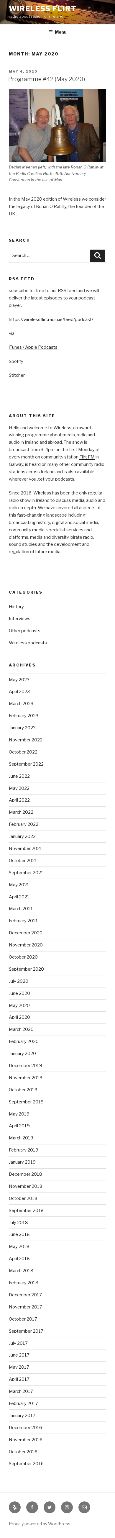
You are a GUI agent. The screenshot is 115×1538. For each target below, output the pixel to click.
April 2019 (19, 1125)
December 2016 (25, 1427)
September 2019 (26, 1102)
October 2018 (23, 1198)
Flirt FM (87, 457)
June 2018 (19, 1234)
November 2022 (25, 740)
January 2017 (22, 1415)
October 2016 (23, 1452)
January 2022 (22, 836)
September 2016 (26, 1463)
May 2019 (19, 1114)
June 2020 (19, 993)
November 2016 (25, 1439)
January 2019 (22, 1162)
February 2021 (23, 920)
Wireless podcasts (28, 643)
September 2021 (26, 872)
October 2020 (23, 957)
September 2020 (26, 969)
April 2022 (19, 800)
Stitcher (17, 375)
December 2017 (25, 1295)
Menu (61, 32)
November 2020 (26, 945)
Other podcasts (24, 630)
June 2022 (19, 776)
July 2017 (18, 1343)
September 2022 (26, 764)
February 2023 (23, 715)
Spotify (16, 361)
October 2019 (23, 1090)
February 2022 (23, 824)
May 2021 (19, 884)
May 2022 (19, 788)
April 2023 (19, 691)
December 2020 (25, 933)
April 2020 (19, 1017)
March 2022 (21, 812)
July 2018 (18, 1222)
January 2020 (22, 1053)
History (16, 606)
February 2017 (23, 1403)
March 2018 (21, 1270)
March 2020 (21, 1029)
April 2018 (19, 1258)
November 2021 (25, 848)
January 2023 (22, 727)
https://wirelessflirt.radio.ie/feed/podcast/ (51, 319)
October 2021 (23, 860)
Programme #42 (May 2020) (46, 79)
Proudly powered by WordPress (39, 1523)
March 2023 (21, 703)
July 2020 (18, 981)
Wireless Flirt (43, 8)
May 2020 (19, 1005)
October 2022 (23, 752)
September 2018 (26, 1210)
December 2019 (25, 1065)
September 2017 (26, 1331)
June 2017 (19, 1355)
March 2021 (21, 908)
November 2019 (25, 1077)
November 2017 (25, 1307)
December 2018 (25, 1174)
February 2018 (23, 1282)
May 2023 (19, 679)
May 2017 (19, 1367)
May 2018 (19, 1246)
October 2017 (23, 1319)
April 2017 (19, 1379)
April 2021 (19, 897)
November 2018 (25, 1186)
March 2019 (21, 1138)
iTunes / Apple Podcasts (33, 347)
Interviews (19, 618)
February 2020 (24, 1041)
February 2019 (23, 1150)
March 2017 (21, 1391)
